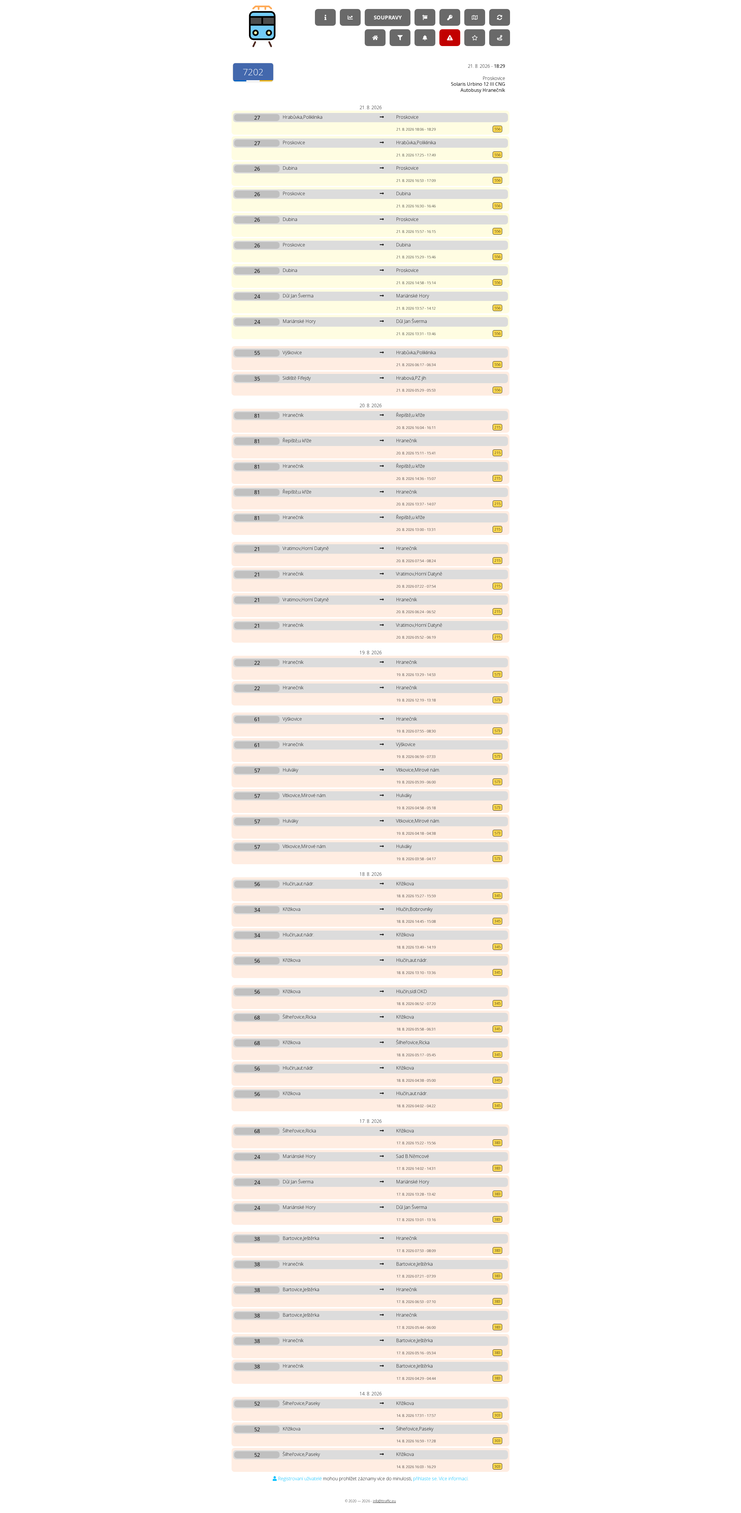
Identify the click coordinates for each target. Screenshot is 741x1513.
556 (497, 128)
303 (497, 1415)
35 (257, 378)
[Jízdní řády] (424, 17)
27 (257, 117)
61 (257, 719)
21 (257, 548)
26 (257, 168)
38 (257, 1238)
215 (497, 427)
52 (257, 1403)
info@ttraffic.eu (384, 1501)
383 (497, 1142)
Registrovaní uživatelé (299, 1478)
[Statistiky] (350, 17)
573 (497, 674)
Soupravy (388, 17)
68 (257, 1017)
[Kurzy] (499, 37)
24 (257, 296)
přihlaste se (425, 1478)
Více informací (453, 1478)
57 (257, 770)
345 (497, 895)
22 (257, 662)
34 (257, 909)
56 (257, 884)
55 (257, 353)
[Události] (449, 37)
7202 (253, 71)
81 (257, 415)
